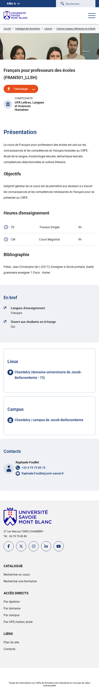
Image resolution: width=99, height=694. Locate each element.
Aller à (11, 3)
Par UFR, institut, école (18, 622)
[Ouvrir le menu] (91, 16)
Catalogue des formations (27, 28)
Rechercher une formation (20, 581)
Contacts (9, 649)
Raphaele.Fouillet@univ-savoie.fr (43, 473)
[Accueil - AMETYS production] (16, 15)
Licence (48, 28)
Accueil (7, 28)
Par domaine (12, 608)
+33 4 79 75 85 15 (33, 467)
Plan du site (11, 642)
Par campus (11, 615)
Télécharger (21, 89)
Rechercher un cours (17, 574)
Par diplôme (11, 601)
